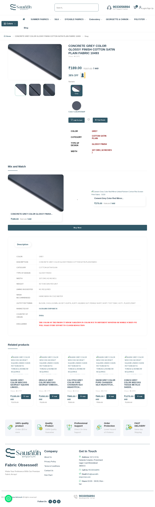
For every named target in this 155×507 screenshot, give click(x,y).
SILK (56, 19)
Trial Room (101, 120)
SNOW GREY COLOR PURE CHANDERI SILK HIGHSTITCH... (105, 382)
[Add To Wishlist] (89, 119)
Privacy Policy (50, 461)
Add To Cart (78, 120)
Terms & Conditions (52, 466)
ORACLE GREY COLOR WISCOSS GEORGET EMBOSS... (49, 382)
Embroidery (95, 19)
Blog (26, 28)
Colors (10, 24)
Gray (76, 93)
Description (22, 244)
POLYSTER (139, 19)
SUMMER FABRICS (40, 19)
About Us (48, 457)
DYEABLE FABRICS (74, 19)
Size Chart (48, 475)
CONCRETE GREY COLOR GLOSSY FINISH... (31, 214)
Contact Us (48, 470)
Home (8, 36)
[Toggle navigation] (52, 7)
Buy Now (77, 228)
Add (27, 396)
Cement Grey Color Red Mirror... (108, 198)
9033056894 (93, 470)
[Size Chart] (83, 75)
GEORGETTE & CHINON (117, 19)
